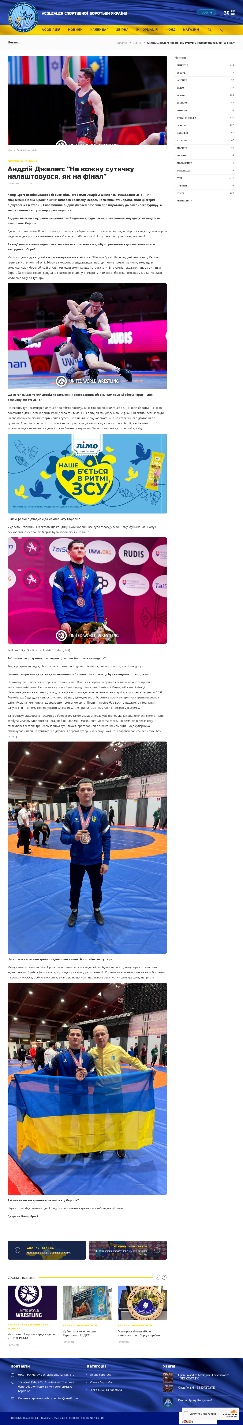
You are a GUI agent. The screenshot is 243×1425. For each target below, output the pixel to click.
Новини (75, 29)
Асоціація (51, 29)
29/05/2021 (14, 1345)
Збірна (122, 29)
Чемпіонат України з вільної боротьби (49, 1252)
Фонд (170, 29)
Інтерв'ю (15, 161)
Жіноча (119, 1246)
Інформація (147, 29)
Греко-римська (35, 1324)
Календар (99, 29)
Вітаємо (205, 102)
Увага (142, 1246)
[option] (32, 1317)
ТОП (132, 1246)
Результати (87, 1325)
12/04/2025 (14, 183)
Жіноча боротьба (101, 1382)
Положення (205, 163)
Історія (205, 72)
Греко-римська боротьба (106, 1390)
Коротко (205, 140)
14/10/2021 (69, 1342)
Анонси (33, 1248)
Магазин (191, 29)
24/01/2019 (124, 1342)
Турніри (205, 185)
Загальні (205, 132)
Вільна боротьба (100, 1374)
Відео (205, 87)
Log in (207, 12)
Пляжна (205, 155)
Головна (122, 43)
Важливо (205, 110)
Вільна (137, 43)
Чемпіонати (205, 200)
